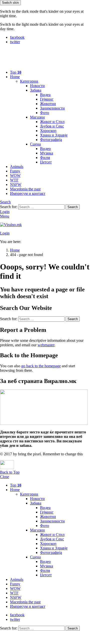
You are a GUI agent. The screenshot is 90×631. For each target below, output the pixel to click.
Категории (29, 81)
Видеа (45, 95)
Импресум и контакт (27, 193)
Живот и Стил (52, 122)
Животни (48, 104)
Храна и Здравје (54, 135)
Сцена (35, 144)
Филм (45, 157)
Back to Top (10, 472)
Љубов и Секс (52, 126)
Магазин (37, 117)
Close (4, 477)
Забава (35, 90)
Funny (15, 171)
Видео (45, 148)
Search (73, 207)
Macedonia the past (25, 189)
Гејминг (47, 99)
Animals (16, 166)
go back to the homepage (41, 366)
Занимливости (52, 108)
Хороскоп (48, 130)
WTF (14, 180)
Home (15, 77)
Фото (44, 113)
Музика (46, 153)
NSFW (15, 184)
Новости (37, 86)
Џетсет (46, 162)
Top (15, 72)
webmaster (46, 345)
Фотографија (51, 139)
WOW (15, 175)
